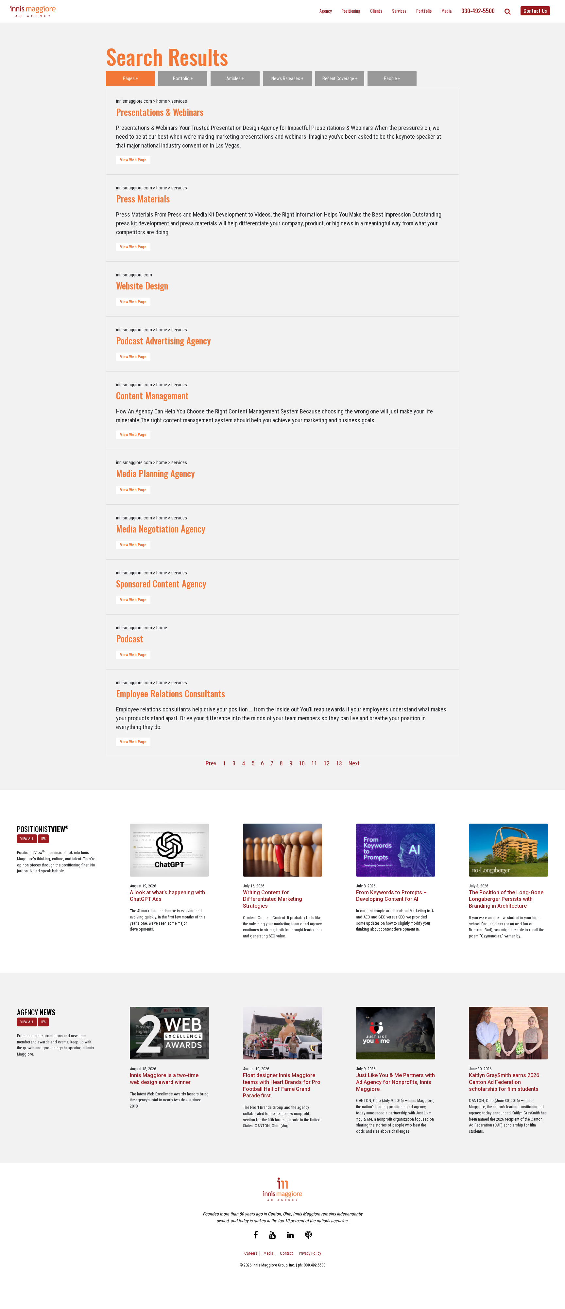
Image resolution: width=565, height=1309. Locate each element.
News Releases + (287, 78)
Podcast (129, 638)
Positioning (350, 10)
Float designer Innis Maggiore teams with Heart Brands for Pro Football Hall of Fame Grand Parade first (281, 1085)
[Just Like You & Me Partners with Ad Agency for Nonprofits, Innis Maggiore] (395, 1032)
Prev (211, 763)
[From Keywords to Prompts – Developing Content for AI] (395, 849)
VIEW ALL (27, 839)
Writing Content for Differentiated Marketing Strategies (272, 899)
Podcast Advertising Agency (163, 340)
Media (446, 10)
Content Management (152, 395)
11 (314, 763)
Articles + (235, 78)
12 (327, 763)
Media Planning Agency (155, 473)
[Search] (508, 11)
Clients (376, 10)
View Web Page (133, 160)
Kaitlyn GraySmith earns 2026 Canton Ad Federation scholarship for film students (504, 1082)
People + (392, 78)
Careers (250, 1253)
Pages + (130, 78)
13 (339, 763)
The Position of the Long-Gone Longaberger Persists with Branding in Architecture (506, 899)
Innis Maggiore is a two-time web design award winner (164, 1078)
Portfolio (424, 10)
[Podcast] (308, 1235)
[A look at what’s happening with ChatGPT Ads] (169, 849)
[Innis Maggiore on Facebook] (255, 1235)
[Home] (33, 11)
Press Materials (143, 198)
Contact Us (535, 10)
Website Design (142, 285)
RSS (43, 839)
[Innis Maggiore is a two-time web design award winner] (169, 1032)
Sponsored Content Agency (161, 583)
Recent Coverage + (339, 78)
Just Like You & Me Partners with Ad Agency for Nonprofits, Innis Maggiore (395, 1082)
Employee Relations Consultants (170, 693)
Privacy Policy (310, 1253)
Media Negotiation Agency (160, 528)
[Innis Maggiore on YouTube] (272, 1235)
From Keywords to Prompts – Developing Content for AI (391, 895)
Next (354, 763)
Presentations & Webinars (159, 111)
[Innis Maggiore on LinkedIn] (290, 1235)
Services (399, 10)
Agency (325, 10)
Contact (286, 1253)
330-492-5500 (478, 11)
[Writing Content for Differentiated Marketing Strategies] (282, 849)
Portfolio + (183, 78)
